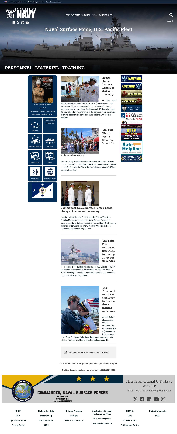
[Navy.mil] (131, 78)
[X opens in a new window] (18, 22)
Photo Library (35, 162)
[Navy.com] (131, 86)
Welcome (35, 130)
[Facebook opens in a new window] (14, 22)
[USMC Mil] (131, 93)
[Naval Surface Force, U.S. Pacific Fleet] (21, 13)
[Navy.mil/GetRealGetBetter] (131, 158)
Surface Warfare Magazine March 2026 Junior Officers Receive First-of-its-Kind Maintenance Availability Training (42, 109)
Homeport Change (50, 178)
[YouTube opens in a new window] (27, 22)
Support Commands (35, 146)
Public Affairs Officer (146, 390)
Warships (50, 146)
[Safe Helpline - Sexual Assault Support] (131, 147)
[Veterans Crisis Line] (131, 116)
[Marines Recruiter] (131, 101)
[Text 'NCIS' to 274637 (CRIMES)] (131, 134)
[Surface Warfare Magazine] (131, 108)
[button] (54, 2)
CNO (42, 199)
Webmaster (165, 390)
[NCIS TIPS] (131, 124)
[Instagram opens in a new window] (22, 22)
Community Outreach (35, 179)
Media (50, 162)
